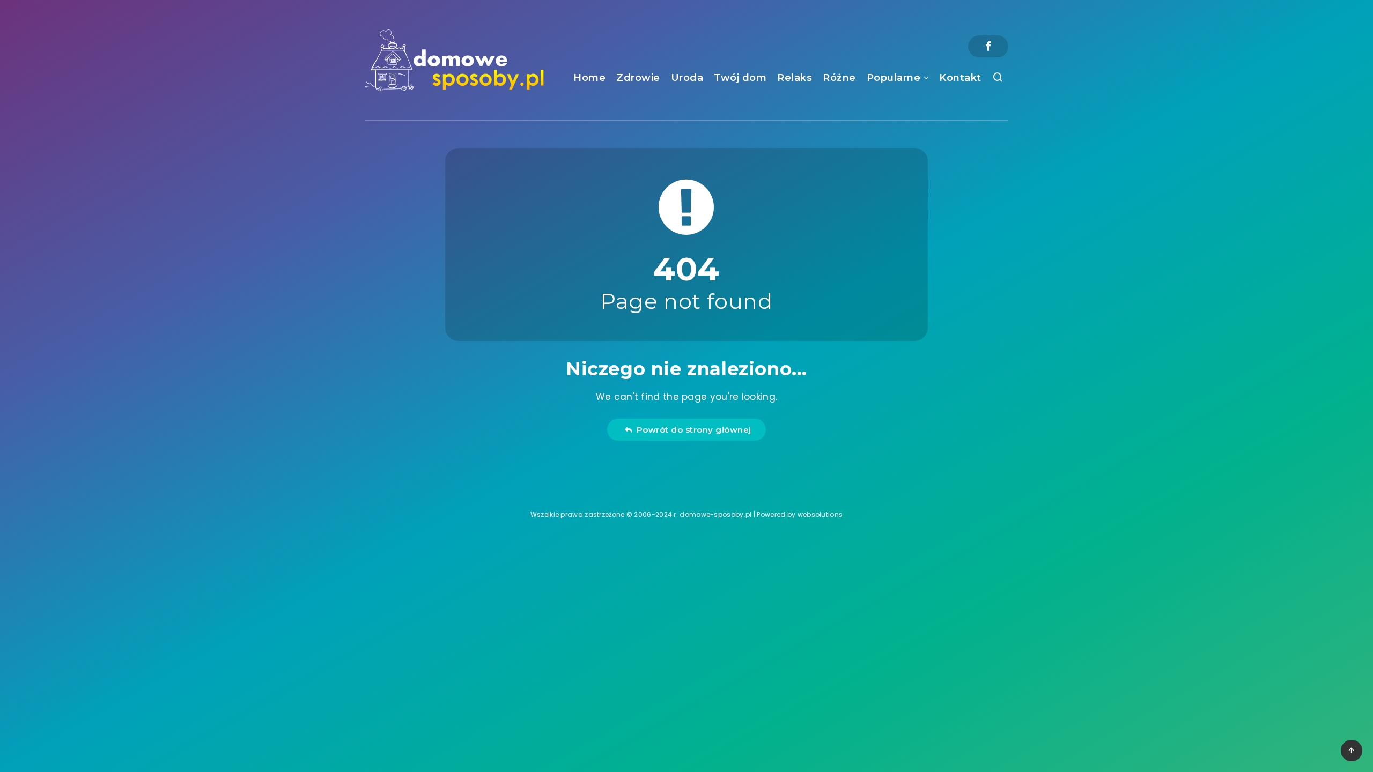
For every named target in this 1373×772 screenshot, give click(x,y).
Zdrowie (638, 78)
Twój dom (740, 78)
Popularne (894, 78)
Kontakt (960, 78)
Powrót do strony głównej (691, 430)
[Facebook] (988, 46)
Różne (839, 78)
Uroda (687, 78)
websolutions (820, 514)
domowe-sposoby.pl (715, 514)
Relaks (794, 78)
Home (589, 78)
